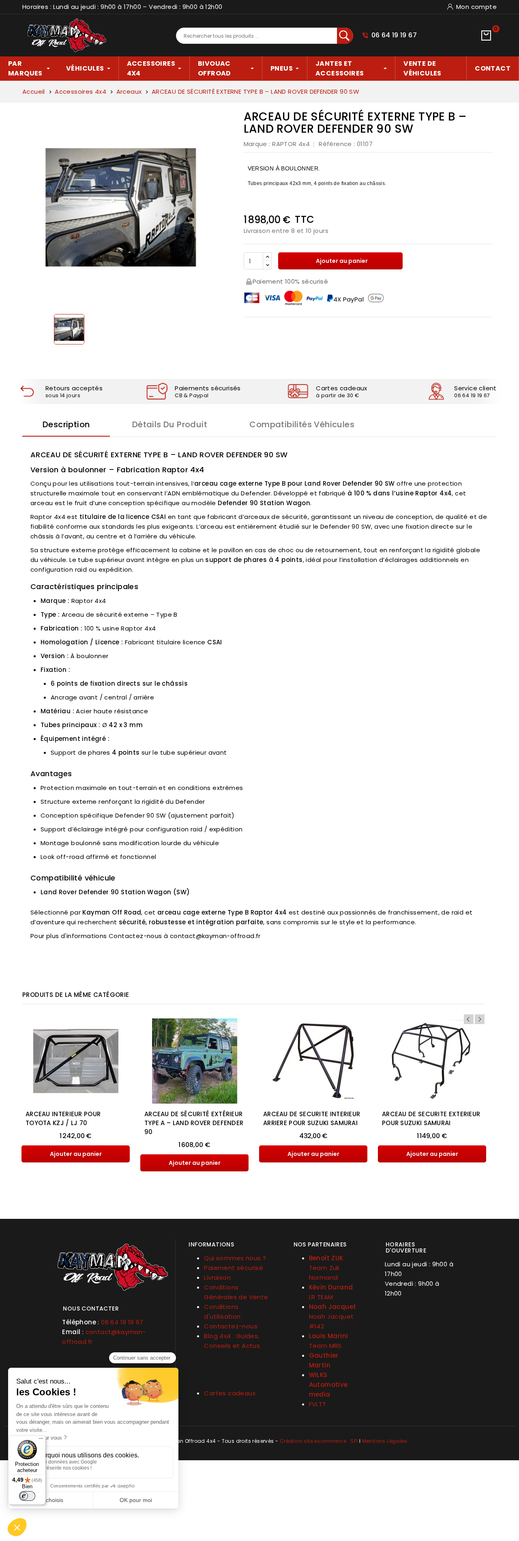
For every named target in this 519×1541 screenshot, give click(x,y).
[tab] (112, 1305)
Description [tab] (66, 424)
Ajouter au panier (341, 261)
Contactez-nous (230, 1326)
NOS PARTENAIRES (320, 1244)
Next (480, 1019)
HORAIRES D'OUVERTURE (406, 1247)
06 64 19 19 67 (394, 35)
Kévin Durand (331, 1287)
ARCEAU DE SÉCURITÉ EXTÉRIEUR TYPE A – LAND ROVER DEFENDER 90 (193, 1123)
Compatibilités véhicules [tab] (301, 424)
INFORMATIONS (211, 1244)
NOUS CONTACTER (91, 1308)
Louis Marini (328, 1336)
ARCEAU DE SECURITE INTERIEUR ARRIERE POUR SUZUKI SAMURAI (311, 1118)
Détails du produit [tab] (169, 424)
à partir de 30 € (337, 395)
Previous (469, 1019)
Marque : (257, 144)
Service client (475, 388)
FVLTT (317, 1404)
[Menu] (41, 1440)
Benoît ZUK (326, 1258)
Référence (335, 144)
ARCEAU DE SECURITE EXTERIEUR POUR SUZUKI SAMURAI (431, 1118)
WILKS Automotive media (328, 1385)
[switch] (27, 1496)
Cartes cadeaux (341, 388)
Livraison (217, 1277)
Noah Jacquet (332, 1306)
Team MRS (325, 1345)
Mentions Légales (384, 1441)
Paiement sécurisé (233, 1267)
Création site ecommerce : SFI (319, 1441)
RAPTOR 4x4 (291, 144)
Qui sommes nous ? (235, 1258)
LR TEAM (321, 1297)
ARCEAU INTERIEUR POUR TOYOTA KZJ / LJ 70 (63, 1118)
